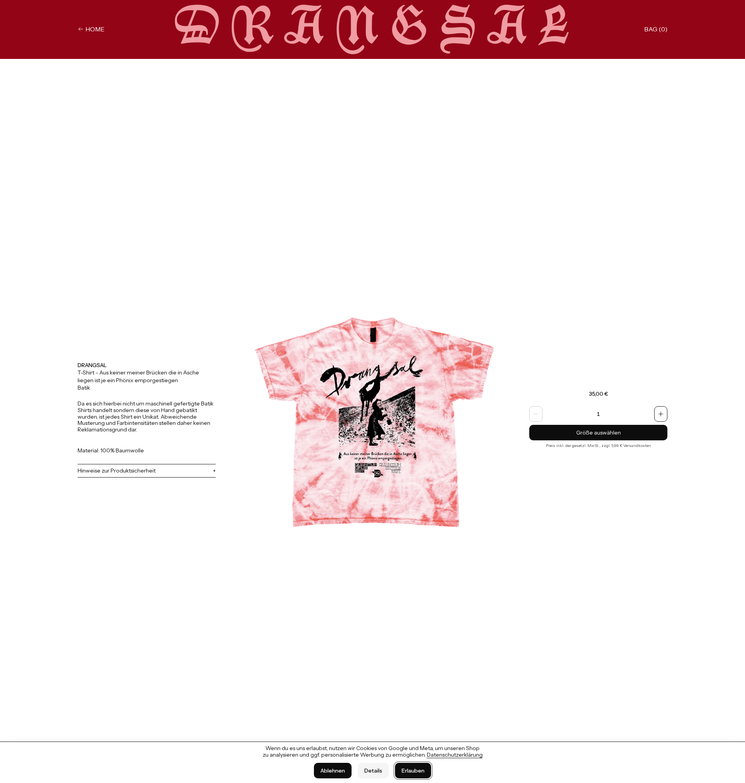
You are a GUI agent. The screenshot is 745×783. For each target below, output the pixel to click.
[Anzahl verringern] (535, 414)
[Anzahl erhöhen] (660, 414)
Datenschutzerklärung (455, 754)
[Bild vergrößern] (372, 419)
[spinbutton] (598, 414)
